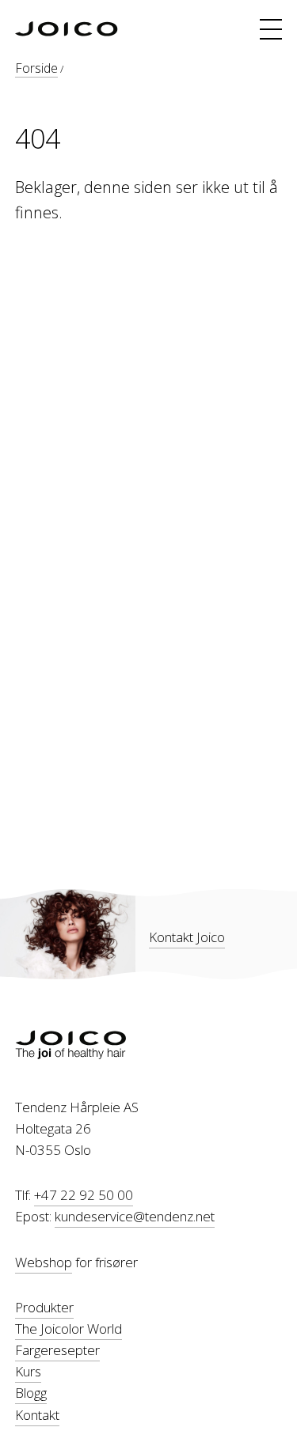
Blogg (31, 1393)
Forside (36, 68)
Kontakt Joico (187, 937)
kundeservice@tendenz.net (135, 1216)
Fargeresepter (57, 1350)
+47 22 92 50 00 (83, 1195)
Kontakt (37, 1415)
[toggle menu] (271, 29)
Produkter (44, 1307)
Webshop (43, 1262)
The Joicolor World (68, 1328)
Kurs (28, 1371)
